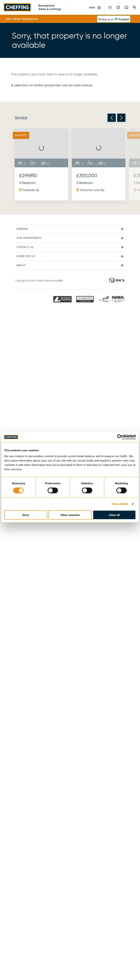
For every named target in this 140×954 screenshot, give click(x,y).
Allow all (114, 514)
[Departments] (110, 7)
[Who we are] (118, 7)
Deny (25, 514)
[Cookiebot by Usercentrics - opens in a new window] (120, 437)
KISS (60, 280)
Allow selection (70, 514)
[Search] (134, 7)
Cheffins (17, 7)
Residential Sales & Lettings (49, 7)
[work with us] (126, 7)
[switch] (53, 490)
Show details (120, 503)
